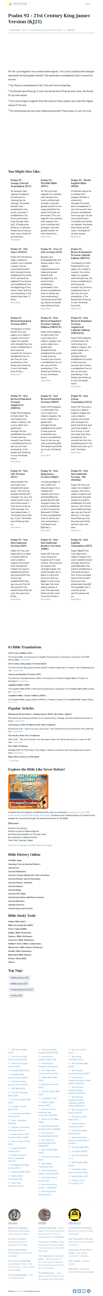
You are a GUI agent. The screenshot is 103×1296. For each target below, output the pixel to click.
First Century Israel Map (19, 1261)
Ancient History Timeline (20, 882)
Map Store (73, 1269)
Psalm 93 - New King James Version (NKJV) (50, 474)
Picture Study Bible (17, 958)
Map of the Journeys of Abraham (23, 757)
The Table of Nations (18, 746)
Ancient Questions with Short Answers (26, 897)
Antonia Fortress (16, 905)
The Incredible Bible (17, 1275)
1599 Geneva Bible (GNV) (20, 653)
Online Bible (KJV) (17, 921)
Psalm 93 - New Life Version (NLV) (19, 474)
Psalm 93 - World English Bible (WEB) (81, 183)
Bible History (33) (20, 978)
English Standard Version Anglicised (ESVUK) (17, 1158)
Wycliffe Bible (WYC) (80, 1176)
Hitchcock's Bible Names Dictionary (25, 947)
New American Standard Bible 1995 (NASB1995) (47, 1143)
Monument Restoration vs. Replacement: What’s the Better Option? (40, 714)
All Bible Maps (15, 860)
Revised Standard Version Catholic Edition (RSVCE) (78, 1140)
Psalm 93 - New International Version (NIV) (19, 543)
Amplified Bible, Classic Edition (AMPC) (27, 695)
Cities (17, 1270)
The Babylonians (46, 1273)
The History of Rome (48, 1242)
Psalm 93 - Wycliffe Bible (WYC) (49, 183)
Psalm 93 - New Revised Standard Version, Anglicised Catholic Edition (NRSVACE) (81, 325)
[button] (87, 4)
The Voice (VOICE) (79, 1151)
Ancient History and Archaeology (24, 879)
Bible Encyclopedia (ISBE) (20, 925)
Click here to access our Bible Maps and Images (30, 845)
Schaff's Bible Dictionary (20, 951)
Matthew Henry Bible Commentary (24, 943)
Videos (11, 962)
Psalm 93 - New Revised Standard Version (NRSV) (51, 399)
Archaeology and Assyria (20, 908)
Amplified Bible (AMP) (18, 685)
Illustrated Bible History (19, 955)
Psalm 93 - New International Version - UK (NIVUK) (79, 475)
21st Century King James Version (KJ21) (47, 30)
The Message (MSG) (80, 1147)
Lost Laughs (74, 1261)
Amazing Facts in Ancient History (24, 864)
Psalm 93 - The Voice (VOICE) (19, 250)
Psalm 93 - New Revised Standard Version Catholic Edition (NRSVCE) (51, 322)
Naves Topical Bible (17, 929)
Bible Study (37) (19, 984)
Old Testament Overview (80, 1228)
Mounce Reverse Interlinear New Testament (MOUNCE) (48, 1112)
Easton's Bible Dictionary (20, 936)
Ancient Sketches (16, 901)
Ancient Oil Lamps (17, 893)
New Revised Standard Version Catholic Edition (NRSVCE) (79, 1080)
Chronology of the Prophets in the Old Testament (31, 725)
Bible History (19, 1291)
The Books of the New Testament (24, 735)
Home (24, 30)
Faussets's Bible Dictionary (21, 940)
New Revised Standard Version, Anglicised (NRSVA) (76, 1090)
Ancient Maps (14, 890)
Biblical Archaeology (17, 1228)
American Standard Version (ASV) (24, 674)
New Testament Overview (80, 1239)
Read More (15, 240)
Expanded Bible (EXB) (20, 1172)
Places (60, 1237)
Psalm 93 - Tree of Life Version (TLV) (51, 250)
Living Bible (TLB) (49, 1098)
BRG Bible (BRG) (18, 1088)
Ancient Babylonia (17, 871)
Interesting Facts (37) (22, 989)
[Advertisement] (51, 52)
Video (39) (17, 995)
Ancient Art (13, 868)
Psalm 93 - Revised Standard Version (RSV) (21, 321)
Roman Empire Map (47, 1228)
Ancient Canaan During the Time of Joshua (28, 875)
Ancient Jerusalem (17, 1239)
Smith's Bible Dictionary (19, 932)
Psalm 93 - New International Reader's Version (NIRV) (51, 544)
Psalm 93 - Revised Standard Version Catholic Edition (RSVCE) (81, 253)
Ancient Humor (15, 886)
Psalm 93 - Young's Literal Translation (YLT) (21, 183)
